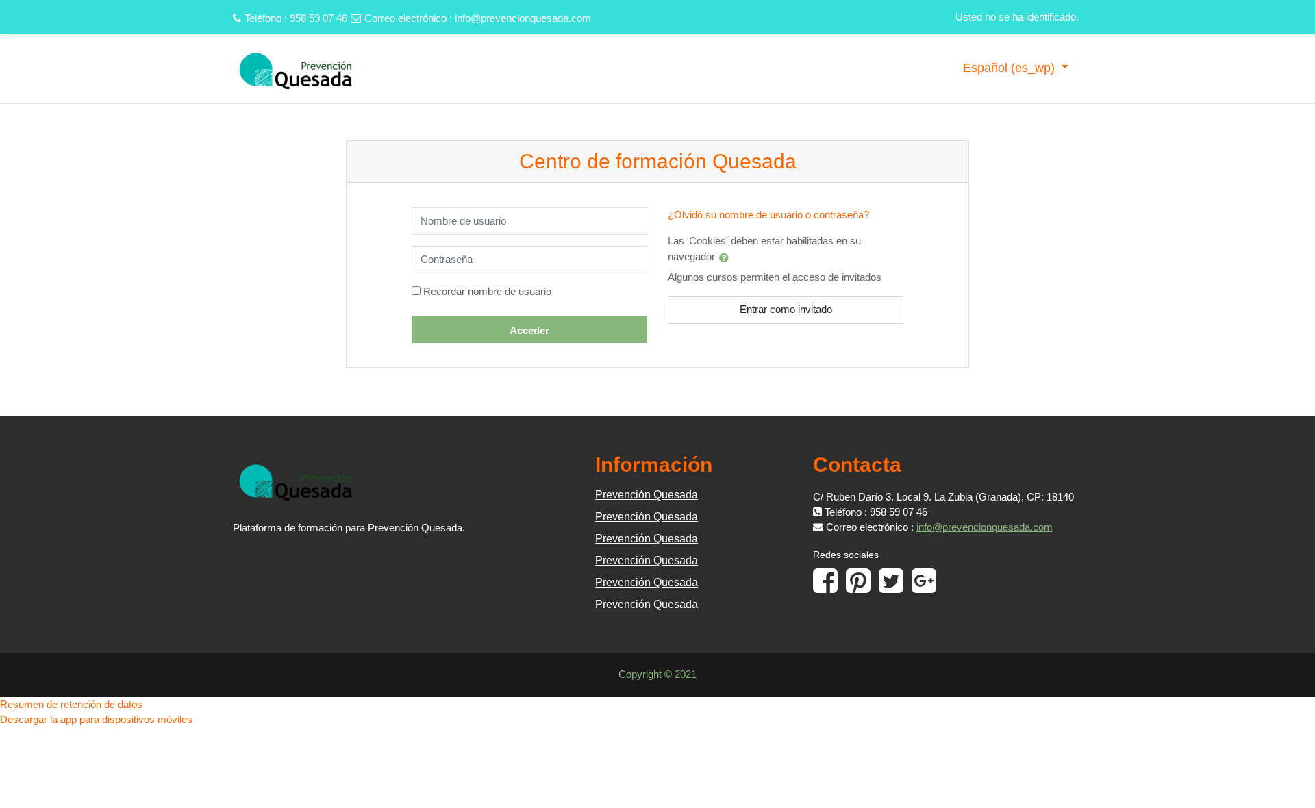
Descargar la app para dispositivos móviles (96, 719)
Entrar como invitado (786, 309)
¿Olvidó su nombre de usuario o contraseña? (768, 214)
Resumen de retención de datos (71, 704)
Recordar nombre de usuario (487, 291)
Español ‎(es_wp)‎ (1010, 68)
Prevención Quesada (646, 495)
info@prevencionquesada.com (523, 18)
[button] (727, 257)
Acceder (529, 330)
